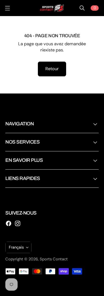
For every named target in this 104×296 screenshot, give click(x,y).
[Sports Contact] (52, 8)
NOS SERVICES (22, 142)
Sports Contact (54, 259)
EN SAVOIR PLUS (24, 160)
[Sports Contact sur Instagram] (17, 223)
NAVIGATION (19, 123)
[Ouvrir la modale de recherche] (82, 8)
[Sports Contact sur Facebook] (8, 223)
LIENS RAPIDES (22, 178)
